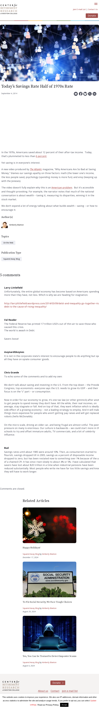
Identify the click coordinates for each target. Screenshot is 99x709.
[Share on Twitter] (90, 95)
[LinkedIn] (94, 95)
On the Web (8, 242)
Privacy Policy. (52, 705)
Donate (92, 15)
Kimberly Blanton (16, 225)
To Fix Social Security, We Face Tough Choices (47, 602)
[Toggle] (95, 3)
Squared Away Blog (11, 259)
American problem (61, 187)
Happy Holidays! (31, 547)
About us (43, 690)
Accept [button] (64, 705)
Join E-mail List (79, 9)
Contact (55, 690)
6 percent (41, 156)
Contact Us (93, 9)
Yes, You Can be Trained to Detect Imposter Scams (49, 656)
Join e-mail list (70, 690)
